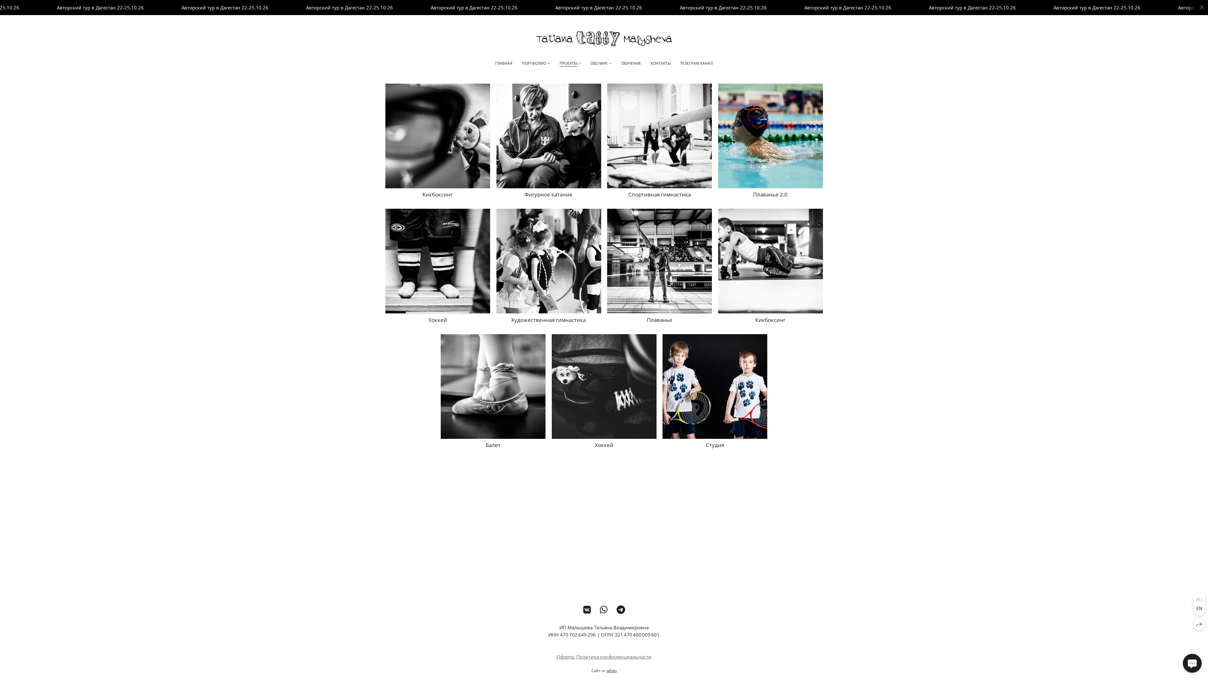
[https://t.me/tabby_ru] (621, 610)
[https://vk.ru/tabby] (587, 610)
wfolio (612, 670)
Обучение (631, 63)
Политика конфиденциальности (614, 657)
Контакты (661, 63)
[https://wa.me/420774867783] (604, 610)
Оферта (565, 657)
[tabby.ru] (604, 39)
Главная (503, 63)
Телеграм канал (696, 63)
